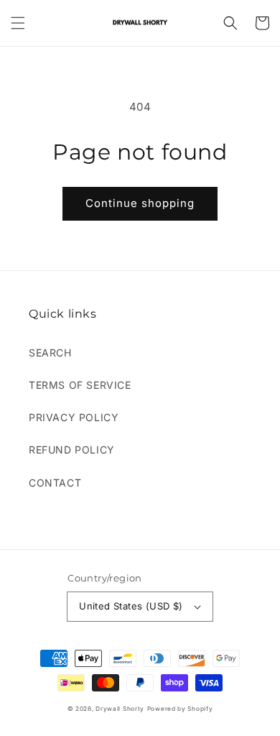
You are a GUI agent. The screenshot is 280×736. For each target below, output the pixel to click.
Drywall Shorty (119, 708)
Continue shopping (140, 203)
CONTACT (55, 483)
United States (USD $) (130, 606)
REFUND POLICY (72, 449)
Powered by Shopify (180, 708)
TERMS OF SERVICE (80, 385)
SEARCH (50, 352)
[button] (18, 23)
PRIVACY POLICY (73, 417)
